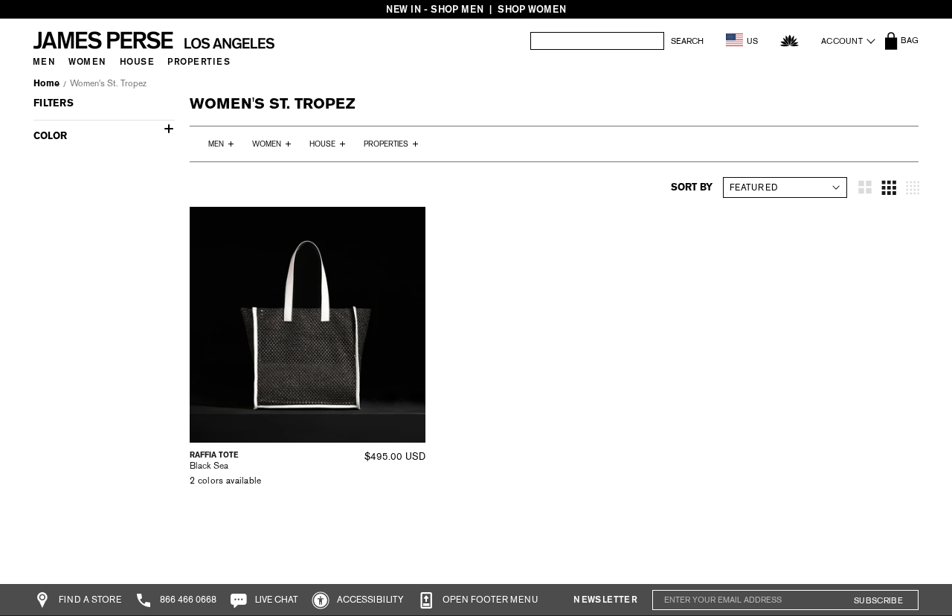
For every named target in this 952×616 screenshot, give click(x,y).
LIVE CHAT (275, 600)
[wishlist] (789, 40)
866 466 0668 (187, 600)
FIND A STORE (89, 600)
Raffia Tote (214, 455)
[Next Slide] (409, 325)
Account (842, 41)
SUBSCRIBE (878, 600)
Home (46, 83)
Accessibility (369, 600)
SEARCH (687, 41)
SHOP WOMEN (532, 9)
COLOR (50, 135)
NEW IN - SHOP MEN (434, 9)
